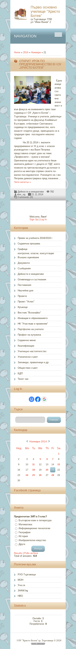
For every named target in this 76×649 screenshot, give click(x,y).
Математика (25, 524)
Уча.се (21, 585)
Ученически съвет (28, 356)
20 (47, 470)
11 (33, 464)
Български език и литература (35, 520)
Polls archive (31, 553)
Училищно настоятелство (32, 351)
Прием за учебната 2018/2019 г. (35, 238)
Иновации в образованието (33, 318)
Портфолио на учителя (31, 329)
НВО (20, 595)
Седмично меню (27, 340)
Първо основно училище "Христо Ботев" (45, 11)
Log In (43, 219)
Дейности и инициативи (31, 191)
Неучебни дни (25, 290)
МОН (20, 579)
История (23, 536)
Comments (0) (25, 197)
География (24, 532)
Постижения (24, 285)
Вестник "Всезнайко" (29, 312)
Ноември (36, 52)
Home (17, 52)
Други (22, 544)
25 (33, 475)
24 (27, 475)
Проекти (22, 296)
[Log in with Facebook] (38, 399)
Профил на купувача (29, 334)
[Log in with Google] (44, 399)
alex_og (21, 194)
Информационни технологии (34, 528)
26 (40, 475)
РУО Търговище (27, 574)
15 (58, 464)
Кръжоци (22, 307)
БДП (20, 373)
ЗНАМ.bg (23, 590)
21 (52, 470)
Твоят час (23, 379)
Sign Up (34, 219)
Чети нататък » (22, 182)
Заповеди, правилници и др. (33, 362)
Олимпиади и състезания (32, 279)
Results (18, 553)
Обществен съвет (28, 367)
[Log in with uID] (31, 399)
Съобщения (24, 268)
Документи (24, 263)
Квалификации (26, 345)
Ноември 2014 (38, 441)
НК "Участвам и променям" (33, 323)
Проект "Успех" (26, 301)
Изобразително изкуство (32, 540)
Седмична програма (29, 243)
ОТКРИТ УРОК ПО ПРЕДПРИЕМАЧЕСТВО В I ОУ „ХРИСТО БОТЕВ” (40, 64)
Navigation (25, 36)
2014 (25, 52)
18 (33, 470)
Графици (22, 249)
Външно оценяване (28, 257)
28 (52, 475)
